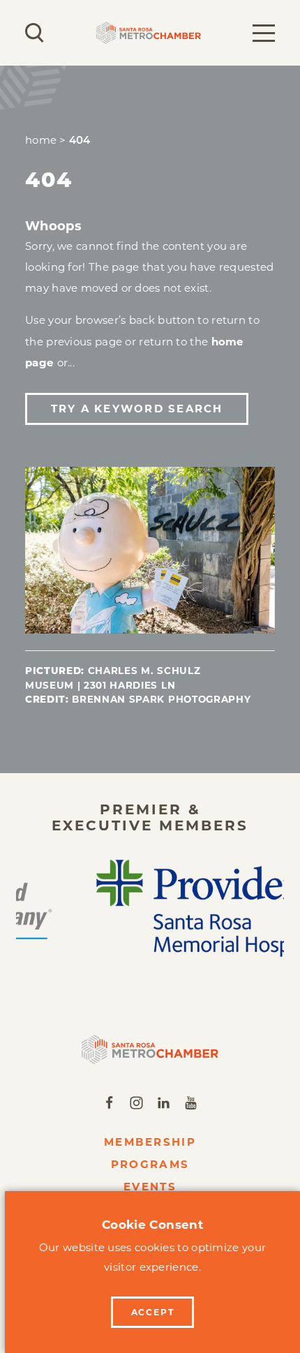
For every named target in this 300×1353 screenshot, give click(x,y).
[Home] (150, 1049)
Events (150, 1186)
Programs (150, 1164)
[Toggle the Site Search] (34, 33)
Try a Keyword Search (137, 408)
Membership (150, 1142)
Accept (152, 1312)
